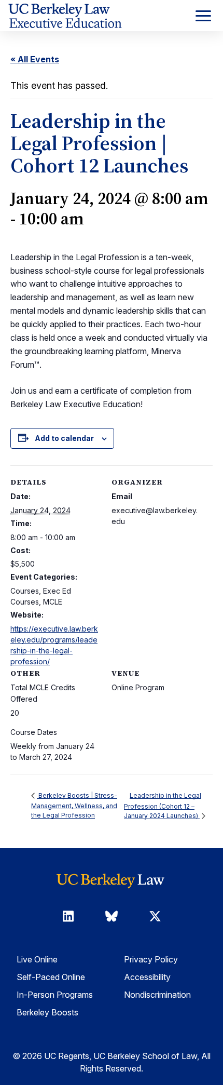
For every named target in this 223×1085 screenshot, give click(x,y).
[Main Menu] (203, 15)
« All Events (34, 59)
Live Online (37, 959)
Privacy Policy (151, 959)
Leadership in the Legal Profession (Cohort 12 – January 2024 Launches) (162, 806)
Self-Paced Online (51, 977)
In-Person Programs (55, 994)
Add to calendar (64, 438)
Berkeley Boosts (47, 1012)
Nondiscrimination (157, 994)
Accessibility (147, 977)
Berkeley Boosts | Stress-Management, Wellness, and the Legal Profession (74, 805)
